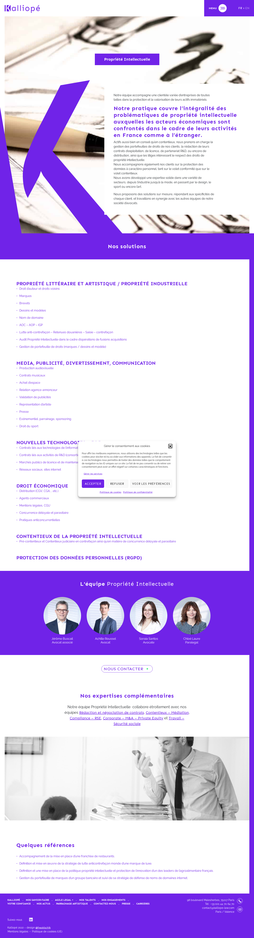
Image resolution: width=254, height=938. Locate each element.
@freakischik (43, 927)
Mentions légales (18, 931)
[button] (170, 446)
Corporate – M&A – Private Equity (133, 718)
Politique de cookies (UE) (47, 931)
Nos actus (43, 903)
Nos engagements (113, 900)
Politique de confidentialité (137, 492)
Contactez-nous (105, 903)
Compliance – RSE (85, 718)
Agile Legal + (64, 900)
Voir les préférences (151, 483)
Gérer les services (93, 473)
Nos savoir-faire (37, 900)
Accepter (93, 483)
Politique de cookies (110, 492)
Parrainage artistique (72, 903)
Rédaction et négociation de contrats (111, 712)
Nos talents (87, 900)
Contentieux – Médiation (167, 712)
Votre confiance (19, 903)
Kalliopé (13, 900)
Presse (126, 903)
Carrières (142, 903)
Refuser (117, 483)
